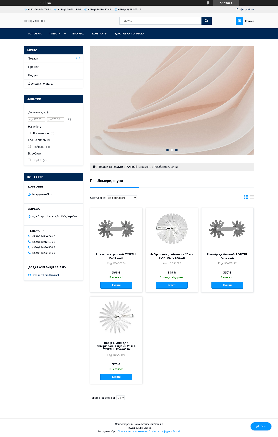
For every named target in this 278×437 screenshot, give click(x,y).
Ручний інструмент (138, 166)
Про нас (78, 33)
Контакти (99, 33)
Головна (35, 33)
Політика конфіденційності (164, 431)
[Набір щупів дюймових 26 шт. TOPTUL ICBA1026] (172, 228)
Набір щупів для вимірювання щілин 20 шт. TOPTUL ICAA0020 (116, 346)
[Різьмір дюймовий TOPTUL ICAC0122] (227, 228)
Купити (116, 285)
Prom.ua (158, 424)
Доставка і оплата (129, 33)
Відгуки (33, 75)
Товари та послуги (110, 166)
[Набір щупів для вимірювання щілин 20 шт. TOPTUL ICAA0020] (116, 317)
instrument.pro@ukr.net (45, 275)
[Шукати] (206, 21)
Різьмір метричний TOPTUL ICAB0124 (116, 256)
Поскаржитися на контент (132, 431)
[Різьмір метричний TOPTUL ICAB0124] (116, 228)
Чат (264, 426)
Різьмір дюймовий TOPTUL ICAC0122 (227, 256)
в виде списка (252, 198)
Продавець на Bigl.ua (139, 427)
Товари (54, 33)
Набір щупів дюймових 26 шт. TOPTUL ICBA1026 (172, 256)
